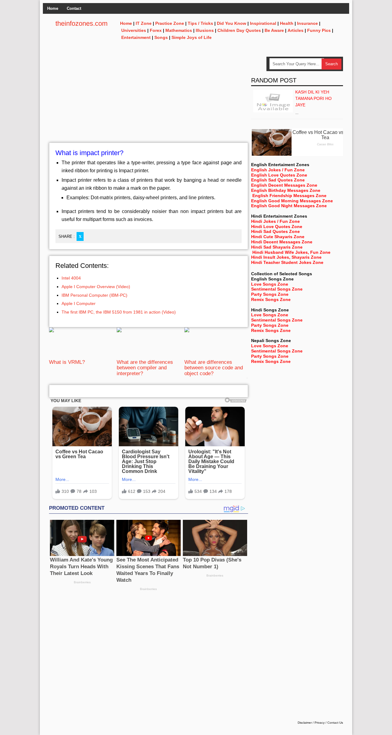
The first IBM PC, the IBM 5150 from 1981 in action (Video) (119, 312)
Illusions (205, 30)
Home (52, 8)
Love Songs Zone (269, 284)
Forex (156, 30)
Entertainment (136, 37)
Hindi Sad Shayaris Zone (277, 247)
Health (286, 23)
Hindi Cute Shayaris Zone (277, 236)
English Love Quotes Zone (279, 175)
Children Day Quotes (239, 30)
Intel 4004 (71, 278)
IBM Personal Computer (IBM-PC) (94, 295)
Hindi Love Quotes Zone (276, 226)
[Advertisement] (148, 100)
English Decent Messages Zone (284, 185)
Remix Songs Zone (271, 299)
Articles (295, 30)
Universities (133, 30)
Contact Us (335, 722)
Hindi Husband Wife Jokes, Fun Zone (291, 252)
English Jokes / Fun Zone (278, 169)
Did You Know (231, 23)
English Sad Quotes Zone (278, 179)
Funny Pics (319, 30)
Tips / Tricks (200, 23)
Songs (161, 37)
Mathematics (178, 30)
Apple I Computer (79, 303)
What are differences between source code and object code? (213, 367)
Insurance (307, 23)
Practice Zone (169, 23)
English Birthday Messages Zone (285, 190)
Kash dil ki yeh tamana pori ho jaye (313, 98)
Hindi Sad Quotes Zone (275, 231)
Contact (74, 8)
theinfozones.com (81, 23)
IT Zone (144, 23)
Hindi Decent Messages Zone (281, 241)
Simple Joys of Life (192, 37)
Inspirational (263, 23)
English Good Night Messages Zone (289, 205)
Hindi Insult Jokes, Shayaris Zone (286, 257)
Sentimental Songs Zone (277, 289)
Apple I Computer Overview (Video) (96, 286)
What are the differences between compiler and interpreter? (145, 367)
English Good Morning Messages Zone (292, 200)
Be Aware (274, 30)
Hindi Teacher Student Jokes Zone (287, 262)
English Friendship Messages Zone (289, 195)
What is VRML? (67, 362)
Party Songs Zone (269, 294)
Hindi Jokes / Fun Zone (275, 221)
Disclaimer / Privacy (311, 722)
